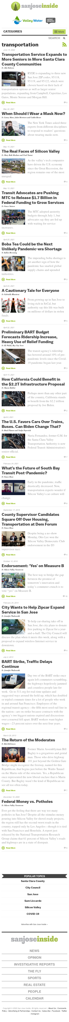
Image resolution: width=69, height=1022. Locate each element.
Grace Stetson (9, 206)
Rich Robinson (10, 744)
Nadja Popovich (24, 430)
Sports (34, 978)
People (34, 991)
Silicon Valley (33, 907)
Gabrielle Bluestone (11, 294)
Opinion (34, 957)
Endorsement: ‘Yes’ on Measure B (33, 565)
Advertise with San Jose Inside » (34, 924)
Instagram (35, 1013)
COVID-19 (33, 913)
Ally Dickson (9, 68)
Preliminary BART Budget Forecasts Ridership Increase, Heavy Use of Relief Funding (29, 336)
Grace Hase (8, 476)
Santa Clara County (33, 881)
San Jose (32, 894)
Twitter (64, 1010)
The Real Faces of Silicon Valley (31, 151)
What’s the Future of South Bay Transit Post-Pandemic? (31, 470)
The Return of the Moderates (28, 739)
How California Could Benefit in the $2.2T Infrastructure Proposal (33, 382)
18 (66, 596)
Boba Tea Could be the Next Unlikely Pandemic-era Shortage (32, 246)
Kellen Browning (10, 252)
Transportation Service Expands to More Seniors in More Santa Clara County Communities (34, 59)
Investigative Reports (34, 964)
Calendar (35, 998)
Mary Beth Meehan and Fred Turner (18, 155)
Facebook (56, 1010)
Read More (10, 102)
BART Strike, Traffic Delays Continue (27, 664)
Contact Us (36, 1010)
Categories (13, 31)
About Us (52, 1008)
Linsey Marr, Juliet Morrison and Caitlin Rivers (22, 117)
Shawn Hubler (9, 388)
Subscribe (46, 1010)
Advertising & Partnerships (19, 1010)
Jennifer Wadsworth (12, 616)
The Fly (34, 971)
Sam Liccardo (32, 900)
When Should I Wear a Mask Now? (33, 113)
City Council (32, 887)
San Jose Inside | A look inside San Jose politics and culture (34, 940)
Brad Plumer (9, 430)
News (34, 950)
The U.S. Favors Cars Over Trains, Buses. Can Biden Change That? (33, 424)
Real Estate (35, 984)
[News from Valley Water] (35, 20)
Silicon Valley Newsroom (13, 569)
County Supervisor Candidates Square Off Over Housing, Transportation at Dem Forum (30, 519)
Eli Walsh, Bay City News (14, 345)
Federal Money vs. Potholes (27, 801)
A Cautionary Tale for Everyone (30, 290)
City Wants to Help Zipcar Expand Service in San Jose (33, 610)
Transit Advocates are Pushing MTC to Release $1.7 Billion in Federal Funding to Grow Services (33, 197)
